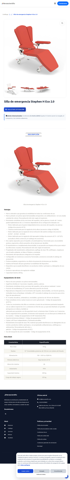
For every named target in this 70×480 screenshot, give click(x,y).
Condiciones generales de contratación (47, 442)
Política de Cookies (41, 474)
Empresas (10, 425)
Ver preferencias (58, 471)
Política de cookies (42, 439)
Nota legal (39, 446)
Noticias (10, 434)
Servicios (10, 431)
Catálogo (5, 14)
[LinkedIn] (5, 414)
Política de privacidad (42, 425)
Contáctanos (63, 3)
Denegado (41, 471)
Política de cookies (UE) (43, 435)
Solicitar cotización (15, 109)
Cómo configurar (25, 465)
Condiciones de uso (42, 432)
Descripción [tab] (33, 134)
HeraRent (10, 437)
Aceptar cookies (25, 471)
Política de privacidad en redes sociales (47, 428)
